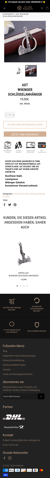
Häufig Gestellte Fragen (14, 365)
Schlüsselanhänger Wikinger (25, 194)
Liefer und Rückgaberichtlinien (17, 374)
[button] (17, 286)
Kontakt (6, 369)
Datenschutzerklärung (13, 360)
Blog (5, 351)
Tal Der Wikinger (16, 465)
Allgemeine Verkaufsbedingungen (19, 355)
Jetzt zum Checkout (25, 134)
